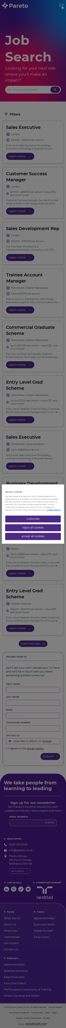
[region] (33, 514)
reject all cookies (33, 527)
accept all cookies (33, 536)
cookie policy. (54, 510)
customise (32, 518)
